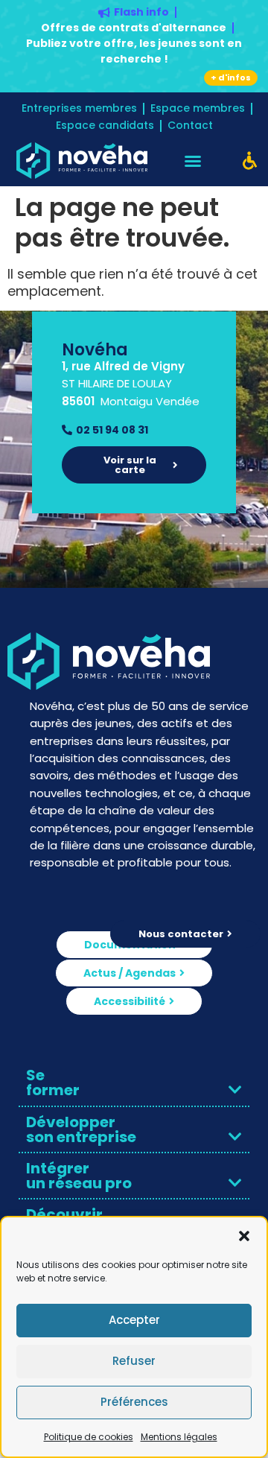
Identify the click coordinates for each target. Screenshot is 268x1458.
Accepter (134, 1320)
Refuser (134, 1361)
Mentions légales (179, 1436)
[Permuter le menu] (193, 161)
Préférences (134, 1402)
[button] (244, 1236)
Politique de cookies (88, 1436)
